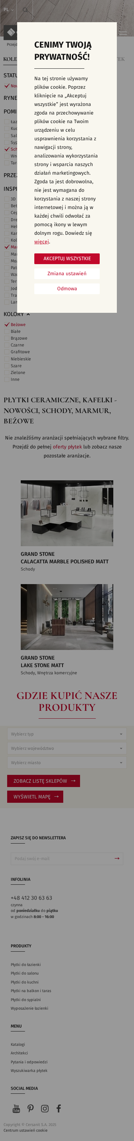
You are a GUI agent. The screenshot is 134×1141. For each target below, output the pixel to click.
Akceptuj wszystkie (67, 258)
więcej (41, 241)
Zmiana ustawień (67, 273)
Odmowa (67, 288)
